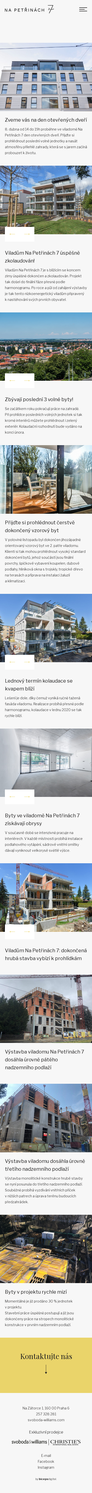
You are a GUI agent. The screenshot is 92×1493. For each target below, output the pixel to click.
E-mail (46, 1455)
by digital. (46, 1479)
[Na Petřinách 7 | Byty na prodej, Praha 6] (29, 9)
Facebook (46, 1461)
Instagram (46, 1467)
